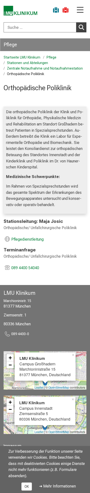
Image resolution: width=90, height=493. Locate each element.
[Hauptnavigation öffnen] (80, 10)
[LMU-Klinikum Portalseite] (20, 11)
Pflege (10, 45)
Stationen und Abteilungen (27, 63)
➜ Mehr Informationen (57, 486)
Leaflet (39, 387)
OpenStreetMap (58, 387)
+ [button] (10, 358)
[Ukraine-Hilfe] (56, 10)
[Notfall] (65, 10)
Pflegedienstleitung (27, 239)
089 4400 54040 (25, 268)
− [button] (10, 365)
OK (26, 486)
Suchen (81, 27)
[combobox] (45, 27)
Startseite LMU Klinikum (22, 57)
